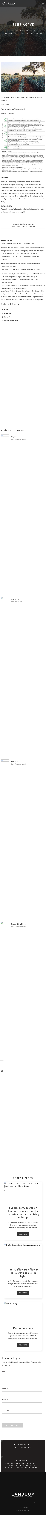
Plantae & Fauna (33, 33)
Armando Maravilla (25, 30)
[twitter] (2, 1071)
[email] (11, 1503)
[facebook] (2, 1064)
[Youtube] (23, 1503)
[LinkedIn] (15, 1503)
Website (5, 1411)
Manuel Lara (18, 602)
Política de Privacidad (23, 1510)
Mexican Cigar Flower (11, 321)
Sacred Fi (7, 317)
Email (5, 1400)
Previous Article (23, 1444)
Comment (6, 1371)
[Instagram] (19, 1503)
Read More (23, 1234)
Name (5, 1389)
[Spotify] (30, 1503)
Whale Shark (8, 313)
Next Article (23, 1461)
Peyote (6, 310)
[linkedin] (2, 1075)
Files (20, 33)
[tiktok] (26, 1503)
